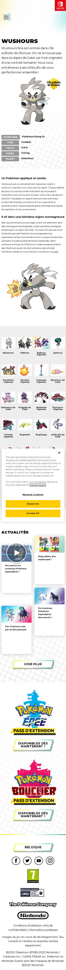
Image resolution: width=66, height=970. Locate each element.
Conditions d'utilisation (27, 925)
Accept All (33, 513)
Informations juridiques (43, 930)
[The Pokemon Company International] (33, 904)
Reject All (33, 504)
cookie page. (37, 485)
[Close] (59, 453)
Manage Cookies (33, 494)
